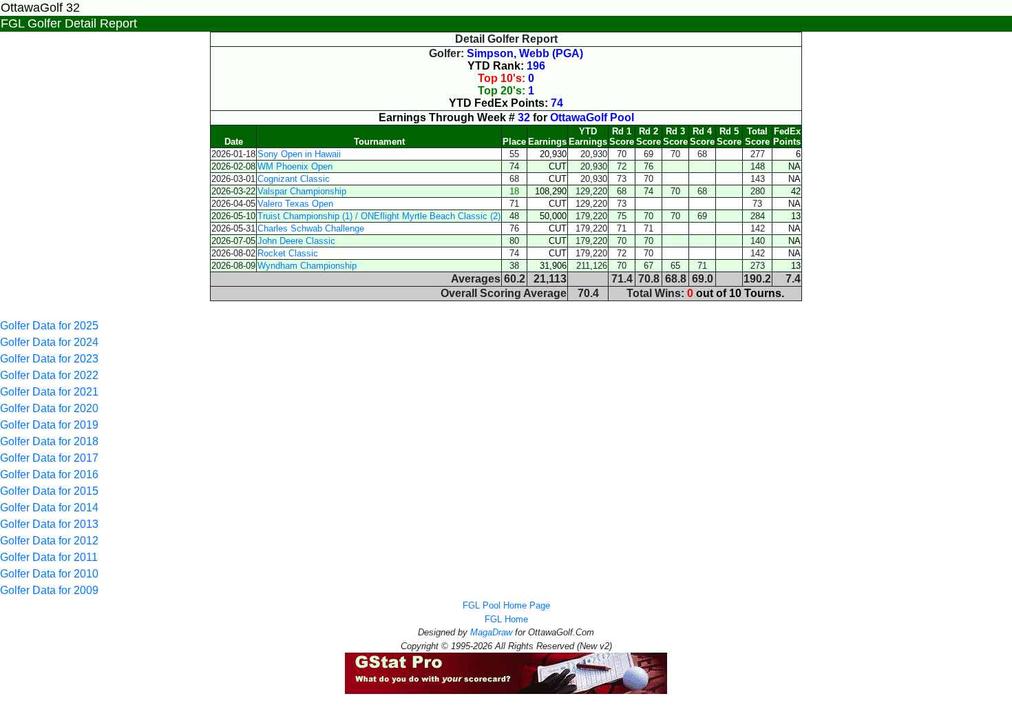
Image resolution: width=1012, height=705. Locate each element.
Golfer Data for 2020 (49, 408)
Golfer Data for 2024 (49, 342)
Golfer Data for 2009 (49, 590)
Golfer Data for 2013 (49, 524)
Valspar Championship (301, 191)
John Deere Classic (296, 241)
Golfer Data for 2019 (49, 425)
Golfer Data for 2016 (49, 474)
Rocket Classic (287, 253)
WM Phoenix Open (295, 166)
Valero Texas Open (295, 203)
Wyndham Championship (307, 265)
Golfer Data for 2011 (49, 557)
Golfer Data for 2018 (49, 441)
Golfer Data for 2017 (49, 458)
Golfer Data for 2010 (49, 574)
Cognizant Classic (293, 179)
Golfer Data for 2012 (49, 540)
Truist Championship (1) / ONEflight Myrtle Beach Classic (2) (378, 216)
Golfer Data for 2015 (49, 491)
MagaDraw (491, 632)
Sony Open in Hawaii (299, 154)
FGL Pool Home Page (506, 605)
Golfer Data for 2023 (49, 359)
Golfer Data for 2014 (49, 507)
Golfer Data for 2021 (49, 392)
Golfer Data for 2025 (49, 325)
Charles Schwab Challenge (310, 228)
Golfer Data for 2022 (49, 375)
